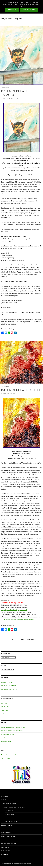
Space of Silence (8, 818)
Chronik (4, 840)
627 (22, 640)
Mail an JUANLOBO (7, 682)
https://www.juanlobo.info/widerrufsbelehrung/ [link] (17, 619)
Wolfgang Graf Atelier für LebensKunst (13, 727)
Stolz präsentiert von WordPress (22, 863)
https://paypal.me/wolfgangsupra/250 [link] (14, 610)
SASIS (2, 713)
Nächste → (31, 640)
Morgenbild (5, 88)
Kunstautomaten (6, 741)
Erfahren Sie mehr (29, 9)
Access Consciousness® (8, 755)
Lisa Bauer (4, 703)
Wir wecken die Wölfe (10, 803)
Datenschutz (5, 851)
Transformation (10, 814)
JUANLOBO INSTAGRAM (9, 689)
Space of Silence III (11, 821)
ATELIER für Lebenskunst (9, 843)
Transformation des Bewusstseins (14, 807)
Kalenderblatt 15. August (14, 93)
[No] (41, 7)
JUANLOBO (4, 799)
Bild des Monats (6, 832)
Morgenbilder (8, 810)
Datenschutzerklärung (7, 863)
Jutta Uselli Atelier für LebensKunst (12, 731)
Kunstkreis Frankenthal (8, 738)
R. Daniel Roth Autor (7, 734)
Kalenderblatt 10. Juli (20, 390)
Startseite (4, 796)
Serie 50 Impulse (8, 829)
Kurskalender (5, 847)
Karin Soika (4, 710)
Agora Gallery (5, 758)
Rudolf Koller (5, 706)
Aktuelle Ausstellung (8, 836)
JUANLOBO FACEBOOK (8, 686)
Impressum (4, 854)
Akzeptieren (12, 9)
